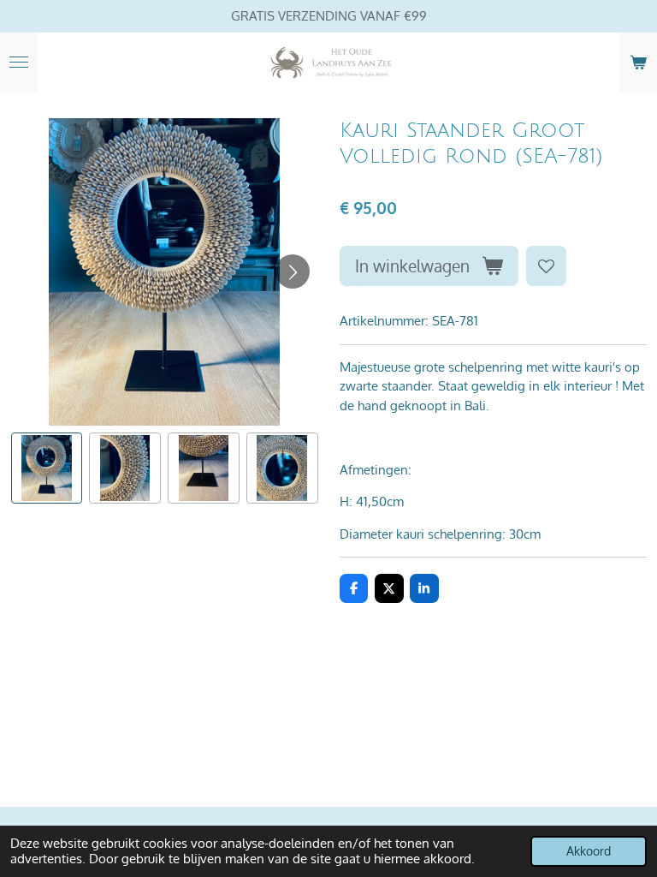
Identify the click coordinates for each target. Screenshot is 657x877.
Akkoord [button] (588, 851)
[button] (47, 468)
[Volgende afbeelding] (292, 271)
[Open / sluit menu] (19, 62)
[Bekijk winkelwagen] (638, 62)
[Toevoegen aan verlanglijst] (546, 266)
